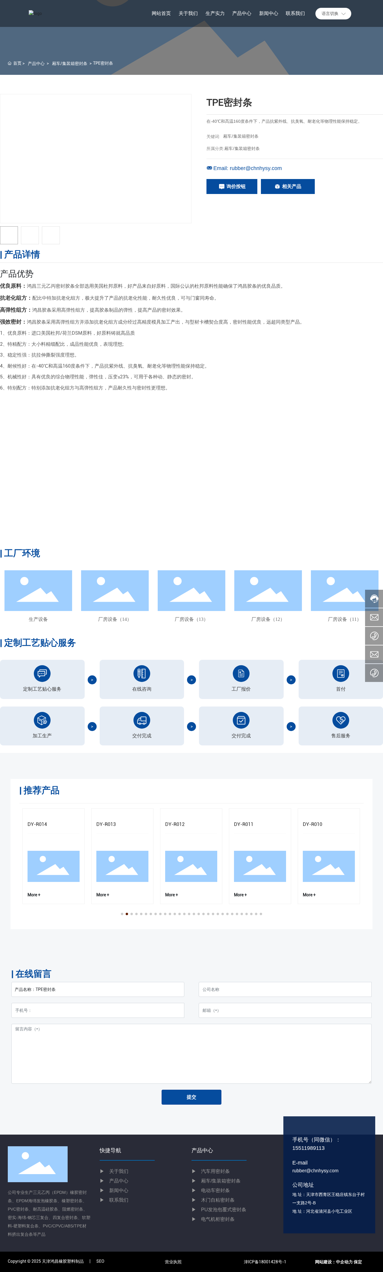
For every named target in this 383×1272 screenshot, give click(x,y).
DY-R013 (106, 824)
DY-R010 (312, 824)
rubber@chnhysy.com (315, 1170)
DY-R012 (175, 824)
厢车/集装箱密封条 (69, 63)
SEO (100, 1261)
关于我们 (114, 1171)
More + (34, 894)
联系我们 (114, 1200)
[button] (122, 914)
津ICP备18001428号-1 (265, 1261)
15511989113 (308, 1148)
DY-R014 (37, 824)
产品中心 (36, 63)
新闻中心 (114, 1190)
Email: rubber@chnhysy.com (247, 168)
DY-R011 (243, 824)
